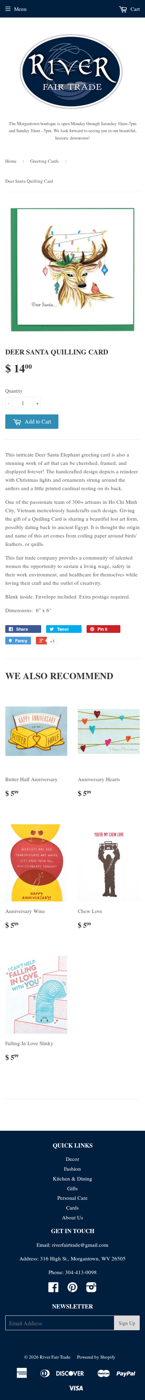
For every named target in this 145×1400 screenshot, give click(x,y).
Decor (72, 1158)
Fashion (72, 1168)
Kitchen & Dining (72, 1178)
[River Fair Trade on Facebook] (53, 1289)
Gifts (72, 1188)
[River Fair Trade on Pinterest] (72, 1289)
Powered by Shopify (96, 1357)
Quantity (14, 390)
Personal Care (72, 1197)
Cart (134, 8)
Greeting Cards (44, 161)
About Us (72, 1217)
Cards (72, 1207)
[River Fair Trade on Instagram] (91, 1289)
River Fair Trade (55, 1357)
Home (11, 161)
